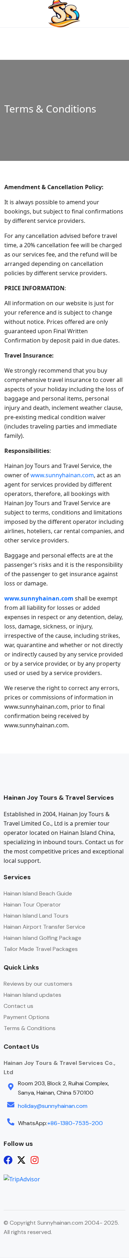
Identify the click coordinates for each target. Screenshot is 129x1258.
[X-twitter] (21, 1160)
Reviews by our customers (38, 983)
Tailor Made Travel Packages (41, 949)
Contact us (18, 1006)
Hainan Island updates (32, 995)
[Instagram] (34, 1160)
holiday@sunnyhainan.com (52, 1106)
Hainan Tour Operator (32, 904)
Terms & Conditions (30, 1028)
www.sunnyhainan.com (62, 475)
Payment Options (26, 1017)
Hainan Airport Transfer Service (44, 927)
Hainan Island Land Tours (36, 915)
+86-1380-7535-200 (75, 1123)
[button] (111, 14)
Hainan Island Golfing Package (42, 938)
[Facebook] (8, 1160)
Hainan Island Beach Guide (38, 893)
